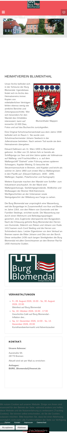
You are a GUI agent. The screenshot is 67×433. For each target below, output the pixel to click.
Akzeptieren (7, 427)
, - (30, 311)
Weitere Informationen (34, 431)
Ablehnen (21, 427)
